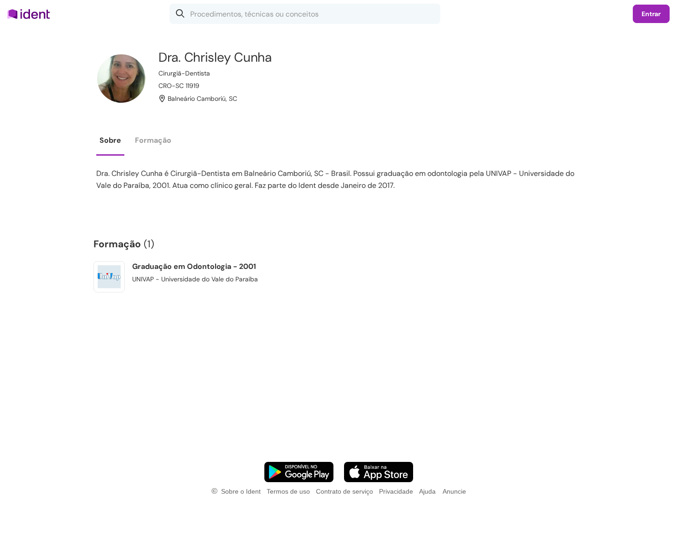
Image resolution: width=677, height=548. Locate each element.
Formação (153, 140)
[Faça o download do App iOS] (378, 472)
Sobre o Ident (241, 491)
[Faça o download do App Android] (299, 472)
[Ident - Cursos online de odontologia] (31, 14)
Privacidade (396, 491)
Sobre (110, 140)
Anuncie (454, 491)
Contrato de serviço (344, 491)
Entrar (651, 14)
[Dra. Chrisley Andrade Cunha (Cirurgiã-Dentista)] (121, 78)
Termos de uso (288, 491)
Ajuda (427, 491)
